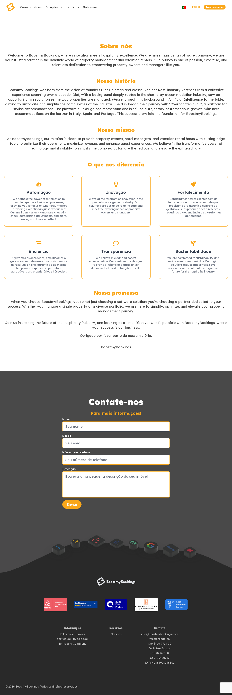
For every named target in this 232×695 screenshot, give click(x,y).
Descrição (69, 469)
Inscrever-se (215, 7)
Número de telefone (76, 452)
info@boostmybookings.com (159, 634)
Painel (196, 6)
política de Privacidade (72, 639)
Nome (66, 419)
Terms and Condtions (72, 643)
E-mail (66, 435)
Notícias (116, 634)
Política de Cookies (72, 634)
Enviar (72, 504)
